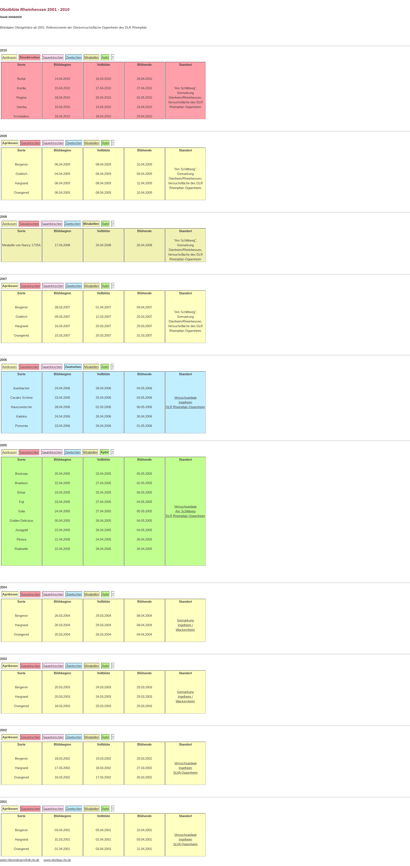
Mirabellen (91, 57)
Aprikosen (9, 57)
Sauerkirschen (53, 57)
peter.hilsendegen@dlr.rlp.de (19, 860)
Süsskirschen (30, 143)
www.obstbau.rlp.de (57, 860)
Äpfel (105, 57)
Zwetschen (73, 57)
